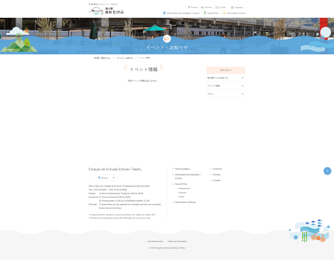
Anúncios (208, 7)
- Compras (181, 193)
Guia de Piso (181, 184)
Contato (222, 7)
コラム (210, 94)
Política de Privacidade (177, 241)
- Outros (180, 197)
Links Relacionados (155, 241)
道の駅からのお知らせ (217, 78)
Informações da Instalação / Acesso (187, 176)
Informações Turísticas (185, 202)
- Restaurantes (183, 188)
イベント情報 (213, 86)
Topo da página (182, 169)
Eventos (194, 7)
